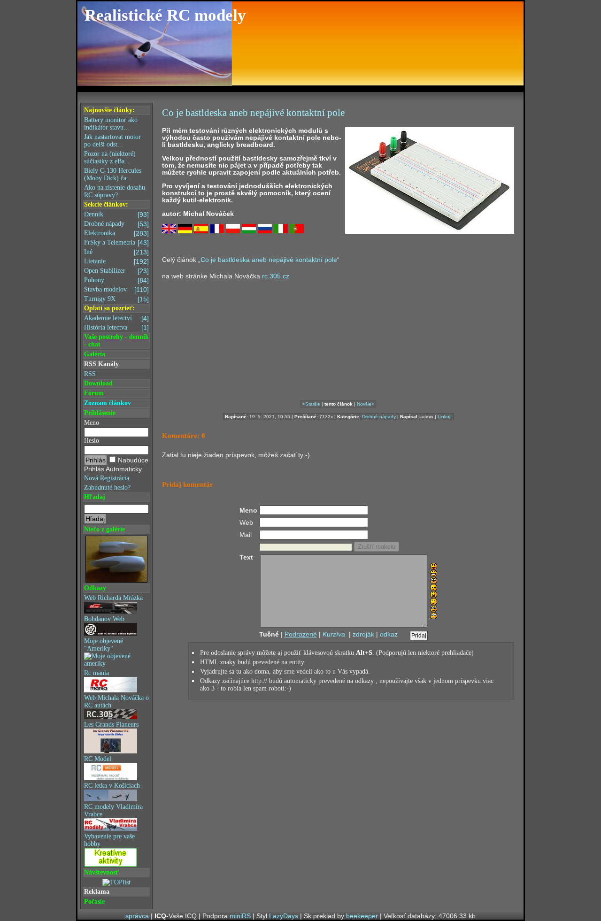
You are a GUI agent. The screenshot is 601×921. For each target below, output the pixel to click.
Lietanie (116, 261)
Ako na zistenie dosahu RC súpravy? (114, 191)
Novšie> (365, 404)
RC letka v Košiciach (112, 785)
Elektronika (116, 233)
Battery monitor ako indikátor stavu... (111, 123)
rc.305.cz (275, 276)
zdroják (363, 634)
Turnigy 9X (116, 299)
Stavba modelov (116, 289)
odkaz (389, 634)
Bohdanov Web (104, 618)
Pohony (116, 280)
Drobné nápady (116, 224)
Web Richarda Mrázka (113, 597)
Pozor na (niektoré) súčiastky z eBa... (110, 157)
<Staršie (311, 404)
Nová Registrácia (106, 478)
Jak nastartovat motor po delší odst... (112, 140)
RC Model (97, 758)
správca (137, 916)
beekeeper (362, 916)
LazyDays (283, 916)
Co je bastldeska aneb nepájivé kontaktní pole (268, 259)
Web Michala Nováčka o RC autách (116, 701)
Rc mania (96, 672)
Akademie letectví (116, 318)
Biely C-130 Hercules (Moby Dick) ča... (112, 174)
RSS (90, 373)
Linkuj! (445, 416)
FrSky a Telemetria (116, 242)
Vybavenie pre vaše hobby (109, 840)
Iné (116, 252)
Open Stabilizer (116, 271)
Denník (116, 214)
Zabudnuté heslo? (107, 487)
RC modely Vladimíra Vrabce (113, 810)
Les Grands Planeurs (111, 724)
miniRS (240, 916)
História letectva (116, 327)
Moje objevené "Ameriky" (103, 644)
